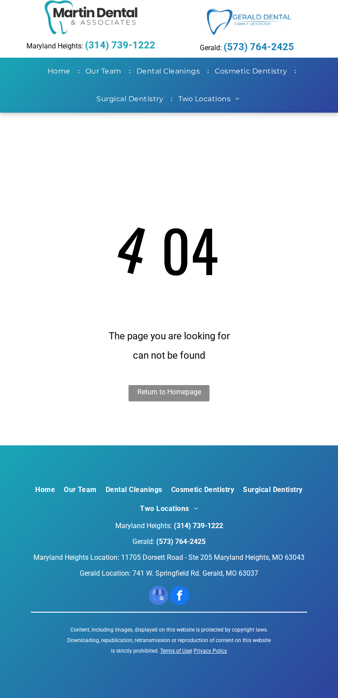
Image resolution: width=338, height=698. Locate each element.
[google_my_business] (158, 596)
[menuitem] (61, 71)
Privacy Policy (210, 651)
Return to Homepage (169, 392)
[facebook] (179, 596)
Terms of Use (175, 651)
